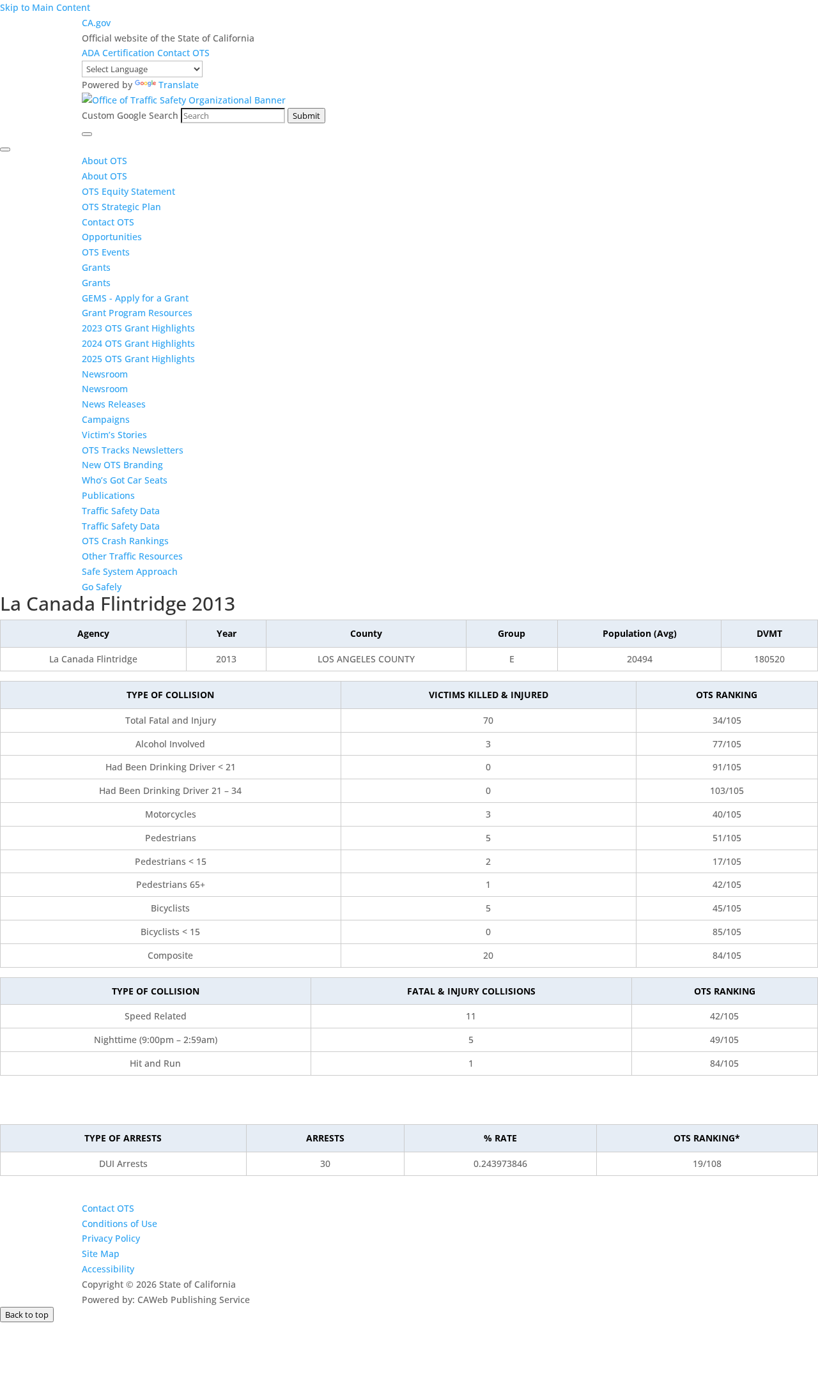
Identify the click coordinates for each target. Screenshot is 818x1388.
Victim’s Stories (114, 435)
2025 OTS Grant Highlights (138, 359)
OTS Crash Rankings (125, 541)
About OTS (104, 161)
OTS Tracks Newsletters (132, 450)
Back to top (27, 1314)
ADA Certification (119, 53)
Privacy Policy (111, 1238)
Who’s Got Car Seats (124, 480)
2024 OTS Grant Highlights (138, 343)
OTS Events (106, 252)
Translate (178, 85)
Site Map (101, 1253)
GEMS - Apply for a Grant (135, 298)
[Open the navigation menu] (87, 134)
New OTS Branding (122, 465)
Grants (96, 267)
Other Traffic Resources (132, 556)
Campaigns (106, 419)
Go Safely (101, 587)
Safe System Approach (130, 571)
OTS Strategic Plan (121, 207)
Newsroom (105, 374)
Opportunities (112, 237)
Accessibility (108, 1269)
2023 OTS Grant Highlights (138, 328)
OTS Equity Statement (130, 191)
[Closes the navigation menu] (5, 149)
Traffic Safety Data (121, 511)
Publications (108, 495)
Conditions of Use (119, 1223)
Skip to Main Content (45, 7)
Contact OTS (183, 53)
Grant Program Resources (137, 313)
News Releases (114, 404)
